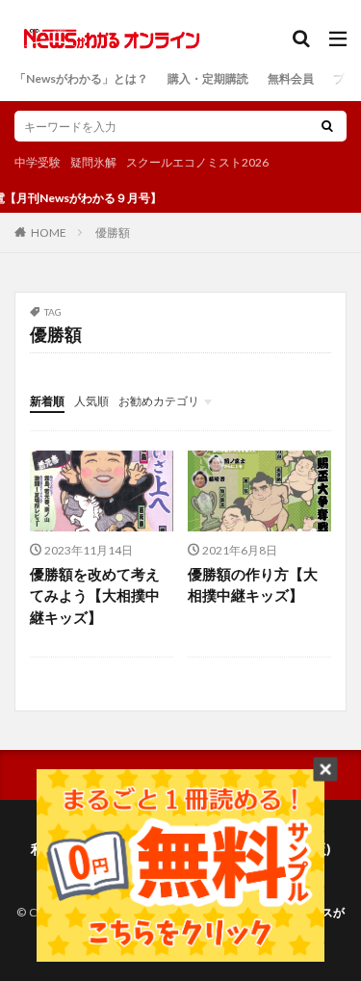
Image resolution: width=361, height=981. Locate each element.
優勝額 (112, 232)
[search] (327, 126)
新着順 (47, 401)
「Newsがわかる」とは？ (81, 78)
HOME (48, 232)
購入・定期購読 (208, 78)
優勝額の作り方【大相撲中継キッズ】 (253, 585)
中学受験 (37, 162)
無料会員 (291, 78)
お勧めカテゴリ (158, 401)
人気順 (91, 401)
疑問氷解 (93, 162)
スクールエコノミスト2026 (197, 162)
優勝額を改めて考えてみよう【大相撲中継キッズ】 (95, 595)
